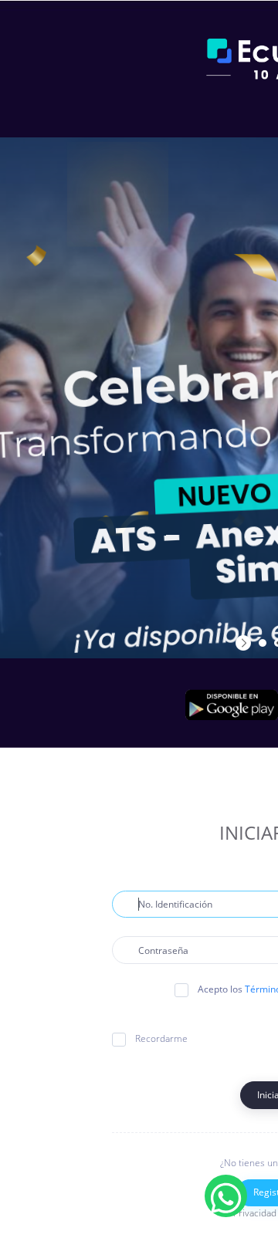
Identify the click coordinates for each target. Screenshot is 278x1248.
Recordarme (161, 1038)
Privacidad (254, 1212)
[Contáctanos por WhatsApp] (226, 1196)
